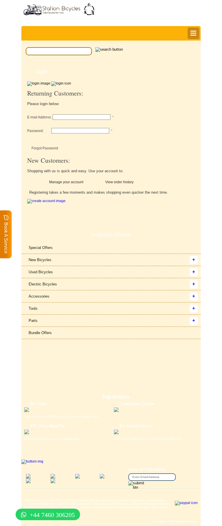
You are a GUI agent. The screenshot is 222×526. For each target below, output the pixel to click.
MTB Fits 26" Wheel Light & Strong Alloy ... (53, 439)
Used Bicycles (41, 272)
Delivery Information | (172, 19)
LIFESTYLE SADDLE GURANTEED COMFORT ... (149, 439)
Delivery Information (145, 503)
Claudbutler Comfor (137, 404)
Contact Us (52, 500)
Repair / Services (93, 503)
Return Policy (156, 500)
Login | (126, 19)
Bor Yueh (38, 404)
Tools (33, 308)
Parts (33, 320)
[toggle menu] (193, 33)
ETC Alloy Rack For (47, 426)
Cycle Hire (70, 500)
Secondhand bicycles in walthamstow (87, 507)
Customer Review (128, 507)
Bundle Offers (40, 333)
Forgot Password (45, 148)
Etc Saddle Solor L (136, 426)
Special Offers (41, 247)
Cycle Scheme (118, 503)
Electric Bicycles (43, 284)
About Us (137, 500)
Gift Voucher (33, 500)
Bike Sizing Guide (156, 507)
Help (196, 19)
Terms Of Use (90, 500)
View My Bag (171, 9)
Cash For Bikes (68, 503)
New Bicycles (40, 260)
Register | (143, 19)
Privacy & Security (116, 500)
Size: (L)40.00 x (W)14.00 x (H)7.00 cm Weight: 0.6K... (62, 416)
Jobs (27, 503)
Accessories (39, 296)
